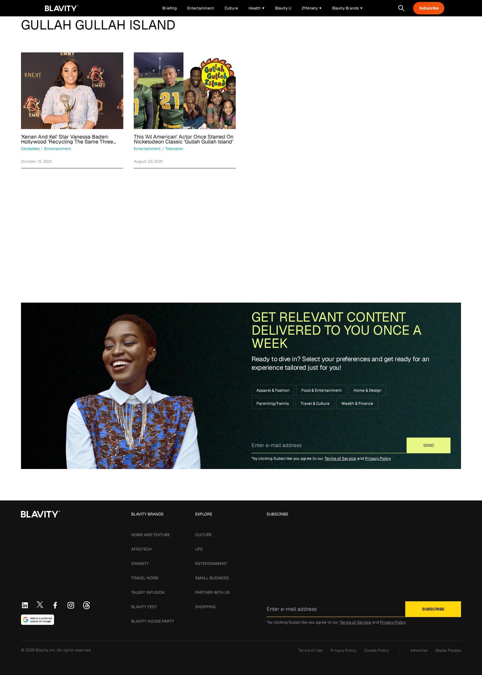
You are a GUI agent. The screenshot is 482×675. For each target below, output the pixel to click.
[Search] (401, 8)
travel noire (144, 578)
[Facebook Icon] (55, 605)
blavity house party (152, 621)
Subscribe (429, 8)
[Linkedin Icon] (25, 605)
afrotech (141, 549)
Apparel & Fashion (273, 390)
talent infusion (148, 592)
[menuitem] (256, 8)
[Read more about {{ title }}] (72, 90)
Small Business (212, 578)
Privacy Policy (378, 458)
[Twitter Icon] (40, 604)
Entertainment (211, 563)
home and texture (150, 534)
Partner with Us (212, 592)
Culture (203, 534)
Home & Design (367, 390)
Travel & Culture (315, 403)
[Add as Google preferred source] (37, 619)
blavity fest (144, 606)
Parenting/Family (272, 403)
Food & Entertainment (321, 390)
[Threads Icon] (86, 605)
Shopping (205, 606)
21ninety (140, 563)
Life (199, 549)
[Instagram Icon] (71, 605)
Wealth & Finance (357, 403)
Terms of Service (340, 458)
